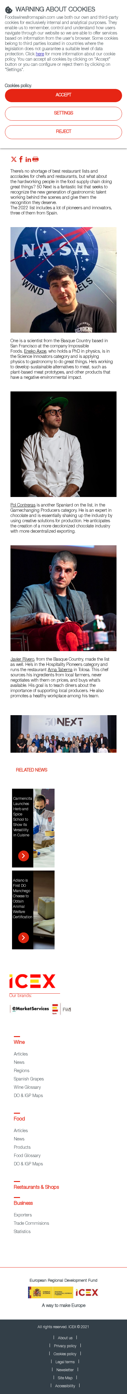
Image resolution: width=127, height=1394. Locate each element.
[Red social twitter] (14, 161)
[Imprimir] (35, 161)
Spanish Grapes (29, 1079)
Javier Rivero (22, 660)
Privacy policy (65, 1346)
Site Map (65, 1378)
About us (65, 1338)
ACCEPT (63, 95)
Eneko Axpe (35, 352)
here (40, 54)
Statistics (22, 1232)
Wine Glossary (27, 1088)
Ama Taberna (60, 670)
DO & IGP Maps (28, 1096)
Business (23, 1203)
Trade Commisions (31, 1224)
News (19, 1063)
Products (22, 1148)
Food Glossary (27, 1156)
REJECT (63, 132)
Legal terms (65, 1362)
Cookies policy (18, 86)
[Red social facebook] (21, 161)
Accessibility (65, 1386)
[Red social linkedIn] (28, 161)
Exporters (23, 1215)
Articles (21, 1054)
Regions (21, 1071)
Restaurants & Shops (36, 1187)
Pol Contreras (22, 505)
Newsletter (65, 1370)
